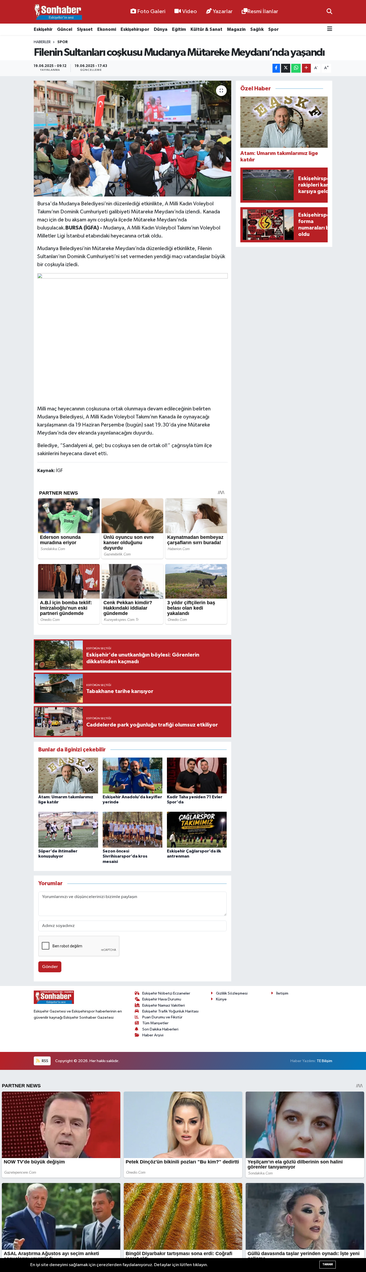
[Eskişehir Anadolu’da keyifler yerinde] (132, 775)
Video (189, 11)
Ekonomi (106, 29)
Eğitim (179, 29)
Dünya (160, 29)
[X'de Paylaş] (285, 68)
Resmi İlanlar (262, 11)
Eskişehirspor (135, 29)
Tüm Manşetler (155, 1023)
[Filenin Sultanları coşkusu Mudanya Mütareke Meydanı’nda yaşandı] (132, 138)
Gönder (50, 967)
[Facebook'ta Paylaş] (276, 68)
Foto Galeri (151, 11)
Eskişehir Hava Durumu (161, 999)
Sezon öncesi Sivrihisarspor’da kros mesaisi (125, 856)
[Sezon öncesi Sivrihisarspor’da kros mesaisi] (132, 829)
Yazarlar (223, 11)
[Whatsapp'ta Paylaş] (296, 68)
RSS (44, 1061)
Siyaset (85, 29)
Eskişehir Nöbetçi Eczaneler (166, 993)
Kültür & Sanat (206, 29)
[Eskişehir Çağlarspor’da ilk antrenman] (197, 829)
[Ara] (329, 11)
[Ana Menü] (329, 29)
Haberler (42, 42)
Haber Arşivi (152, 1035)
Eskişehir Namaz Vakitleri (163, 1005)
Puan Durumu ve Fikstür (162, 1017)
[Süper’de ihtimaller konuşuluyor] (68, 829)
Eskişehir (43, 29)
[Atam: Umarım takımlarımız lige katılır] (68, 775)
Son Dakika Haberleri (160, 1029)
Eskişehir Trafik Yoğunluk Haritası (170, 1011)
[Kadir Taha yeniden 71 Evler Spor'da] (197, 775)
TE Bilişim (324, 1061)
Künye (221, 999)
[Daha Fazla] (306, 68)
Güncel (64, 29)
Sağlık (257, 29)
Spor (273, 29)
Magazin (236, 29)
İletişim (282, 993)
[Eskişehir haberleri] (58, 11)
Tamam (327, 1264)
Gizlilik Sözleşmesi (232, 993)
